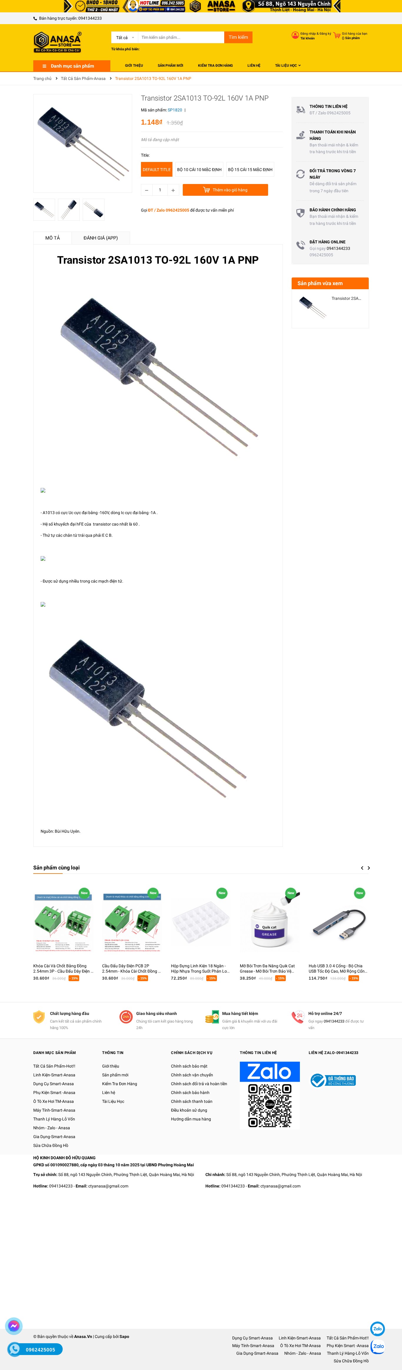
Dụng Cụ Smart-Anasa (53, 1083)
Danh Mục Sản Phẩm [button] (54, 1052)
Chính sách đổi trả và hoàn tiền (199, 1083)
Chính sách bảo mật (189, 1066)
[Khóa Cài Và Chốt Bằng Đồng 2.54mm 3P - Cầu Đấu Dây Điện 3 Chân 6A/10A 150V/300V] (63, 922)
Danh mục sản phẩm (72, 66)
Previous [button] (362, 868)
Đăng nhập (308, 34)
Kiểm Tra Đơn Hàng (119, 1083)
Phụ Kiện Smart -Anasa (54, 1092)
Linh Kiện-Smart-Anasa (54, 1075)
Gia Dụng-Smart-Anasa (54, 1136)
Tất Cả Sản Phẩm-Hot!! (54, 1066)
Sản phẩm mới (115, 1075)
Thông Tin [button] (113, 1052)
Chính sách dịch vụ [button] (191, 1052)
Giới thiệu (110, 1066)
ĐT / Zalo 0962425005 (168, 210)
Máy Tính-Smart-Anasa (54, 1110)
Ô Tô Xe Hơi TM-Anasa (53, 1101)
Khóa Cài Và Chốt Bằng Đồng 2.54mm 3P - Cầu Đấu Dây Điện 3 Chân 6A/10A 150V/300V (63, 971)
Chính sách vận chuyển (192, 1075)
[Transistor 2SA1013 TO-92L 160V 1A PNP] (312, 307)
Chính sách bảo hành (190, 1092)
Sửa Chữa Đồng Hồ (50, 1145)
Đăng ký (325, 34)
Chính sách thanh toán (191, 1101)
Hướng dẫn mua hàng (191, 1119)
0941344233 (90, 18)
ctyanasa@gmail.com (108, 1186)
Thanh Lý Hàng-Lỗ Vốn (54, 1119)
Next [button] (369, 868)
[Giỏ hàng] (336, 35)
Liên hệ (108, 1092)
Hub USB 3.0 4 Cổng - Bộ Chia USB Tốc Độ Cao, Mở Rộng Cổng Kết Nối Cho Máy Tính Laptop (338, 971)
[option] (45, 211)
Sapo (124, 1336)
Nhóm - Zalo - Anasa (51, 1127)
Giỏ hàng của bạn (354, 34)
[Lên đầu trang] (377, 1311)
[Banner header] (201, 5)
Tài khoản (307, 38)
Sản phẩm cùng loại (56, 867)
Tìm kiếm (238, 37)
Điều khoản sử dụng (189, 1110)
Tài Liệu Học (113, 1101)
